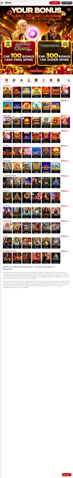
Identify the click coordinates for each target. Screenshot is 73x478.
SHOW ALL (63, 85)
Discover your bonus (36, 71)
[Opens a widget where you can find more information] (67, 475)
